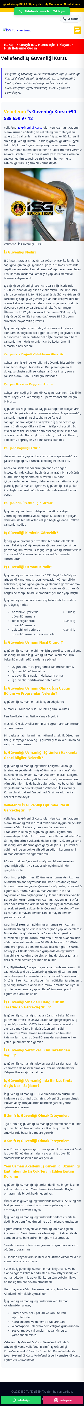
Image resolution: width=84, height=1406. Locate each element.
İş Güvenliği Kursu (47, 112)
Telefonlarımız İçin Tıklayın (45, 11)
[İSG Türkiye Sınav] (17, 30)
